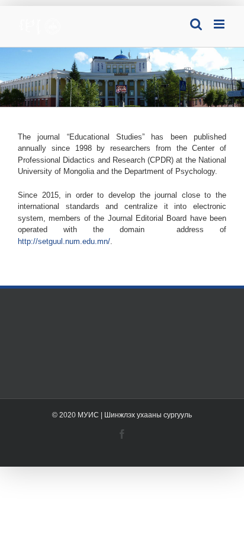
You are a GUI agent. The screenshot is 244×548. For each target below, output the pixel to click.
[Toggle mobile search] (196, 24)
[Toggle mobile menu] (220, 24)
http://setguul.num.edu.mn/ (64, 241)
